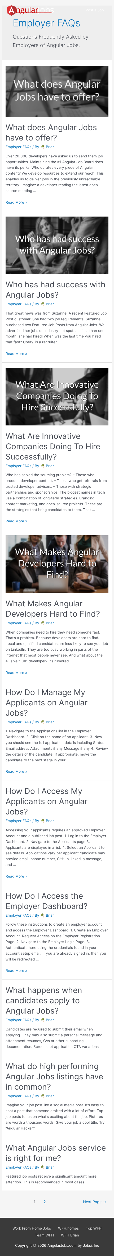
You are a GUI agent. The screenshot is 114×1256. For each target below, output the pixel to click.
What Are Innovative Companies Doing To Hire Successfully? (53, 446)
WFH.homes (68, 1228)
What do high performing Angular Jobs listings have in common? (54, 1076)
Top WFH (94, 1228)
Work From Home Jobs (31, 1228)
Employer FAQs (18, 147)
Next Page (94, 1201)
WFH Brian (70, 1235)
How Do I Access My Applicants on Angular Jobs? (46, 801)
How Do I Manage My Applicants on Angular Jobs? (46, 702)
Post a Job (95, 10)
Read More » (16, 202)
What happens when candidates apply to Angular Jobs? (44, 1000)
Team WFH (44, 1235)
